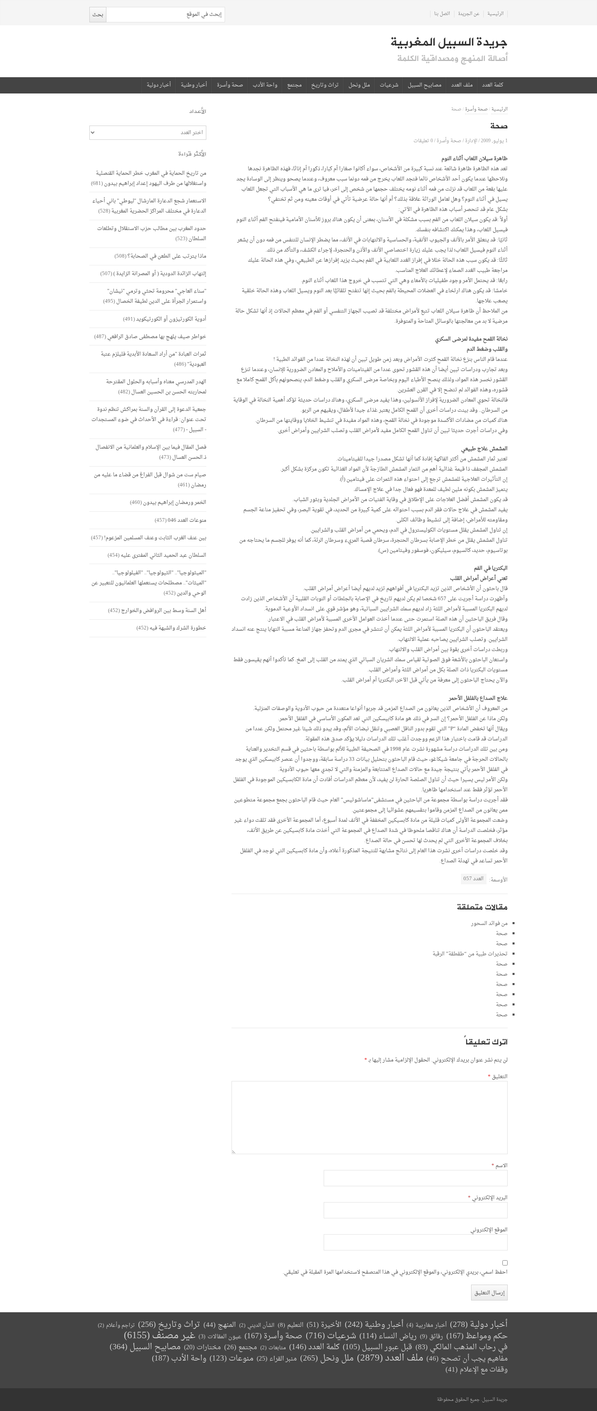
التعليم (290, 1325)
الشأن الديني (257, 1325)
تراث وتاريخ (325, 85)
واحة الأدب (265, 85)
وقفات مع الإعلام (477, 1370)
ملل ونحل (359, 85)
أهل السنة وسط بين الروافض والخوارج (163, 611)
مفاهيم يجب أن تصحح (467, 1359)
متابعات (273, 1348)
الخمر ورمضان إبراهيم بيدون (174, 502)
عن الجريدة (469, 14)
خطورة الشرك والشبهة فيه (177, 628)
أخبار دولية (159, 85)
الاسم (499, 1166)
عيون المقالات (220, 1337)
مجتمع (294, 85)
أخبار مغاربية (427, 1325)
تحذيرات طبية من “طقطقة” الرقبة (470, 954)
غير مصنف (159, 1336)
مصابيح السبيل (424, 85)
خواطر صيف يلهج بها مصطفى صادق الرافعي (156, 337)
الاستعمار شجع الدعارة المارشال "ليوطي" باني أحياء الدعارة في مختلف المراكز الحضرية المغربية (149, 206)
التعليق (498, 1077)
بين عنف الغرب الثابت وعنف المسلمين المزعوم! (155, 538)
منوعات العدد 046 (187, 520)
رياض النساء (388, 1336)
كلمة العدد (492, 85)
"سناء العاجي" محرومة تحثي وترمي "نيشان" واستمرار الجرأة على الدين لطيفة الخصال (156, 296)
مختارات (202, 1347)
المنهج (219, 1325)
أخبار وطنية (194, 85)
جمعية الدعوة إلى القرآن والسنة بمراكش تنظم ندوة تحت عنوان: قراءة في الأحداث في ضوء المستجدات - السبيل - (148, 419)
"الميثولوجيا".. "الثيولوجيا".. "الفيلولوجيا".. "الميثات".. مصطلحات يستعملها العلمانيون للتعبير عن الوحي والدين (148, 583)
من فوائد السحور (489, 923)
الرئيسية (495, 14)
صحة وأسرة (230, 85)
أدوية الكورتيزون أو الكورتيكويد (171, 319)
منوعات (231, 1359)
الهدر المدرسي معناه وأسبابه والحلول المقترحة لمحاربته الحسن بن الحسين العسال (156, 387)
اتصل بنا (442, 14)
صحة (502, 934)
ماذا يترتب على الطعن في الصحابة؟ (167, 256)
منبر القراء (277, 1359)
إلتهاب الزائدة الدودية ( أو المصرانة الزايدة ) (159, 274)
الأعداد (197, 111)
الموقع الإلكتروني (489, 1230)
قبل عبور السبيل (377, 1347)
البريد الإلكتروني (488, 1198)
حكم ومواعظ (477, 1336)
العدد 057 (473, 879)
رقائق (431, 1337)
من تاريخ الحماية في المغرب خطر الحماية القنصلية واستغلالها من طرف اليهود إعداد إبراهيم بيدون (151, 178)
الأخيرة (324, 1325)
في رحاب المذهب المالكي (461, 1347)
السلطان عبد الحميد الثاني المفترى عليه (163, 555)
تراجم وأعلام (116, 1325)
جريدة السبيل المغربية (449, 42)
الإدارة (471, 140)
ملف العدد (462, 85)
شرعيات (389, 85)
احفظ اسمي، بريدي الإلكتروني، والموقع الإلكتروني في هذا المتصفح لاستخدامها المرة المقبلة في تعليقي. (395, 1272)
